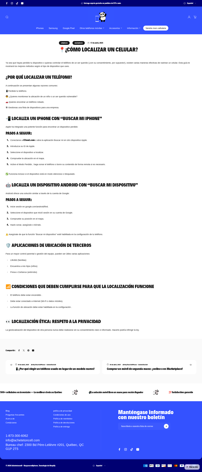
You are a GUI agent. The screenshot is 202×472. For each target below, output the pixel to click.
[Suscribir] (166, 426)
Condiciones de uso (61, 415)
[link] (48, 447)
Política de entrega (61, 426)
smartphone (79, 43)
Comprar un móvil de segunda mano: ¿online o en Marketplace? (145, 368)
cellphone (64, 43)
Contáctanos (11, 422)
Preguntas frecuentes (15, 415)
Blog (7, 411)
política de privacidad (62, 411)
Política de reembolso (62, 418)
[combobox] (190, 3)
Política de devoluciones (64, 422)
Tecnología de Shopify (47, 466)
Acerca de (10, 418)
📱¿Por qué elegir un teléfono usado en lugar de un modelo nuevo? (54, 368)
